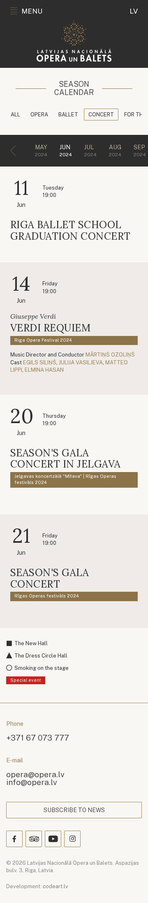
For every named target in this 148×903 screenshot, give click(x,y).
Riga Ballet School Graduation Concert (70, 230)
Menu (31, 11)
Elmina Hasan (44, 370)
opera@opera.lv (35, 774)
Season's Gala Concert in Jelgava (65, 459)
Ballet (68, 114)
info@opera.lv (31, 782)
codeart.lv (55, 886)
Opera (39, 114)
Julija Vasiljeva (81, 362)
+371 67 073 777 (37, 737)
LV (134, 11)
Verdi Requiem (50, 328)
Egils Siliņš (39, 362)
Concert (101, 114)
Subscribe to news (74, 810)
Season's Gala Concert (49, 578)
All (15, 114)
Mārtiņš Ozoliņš (110, 355)
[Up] (130, 885)
